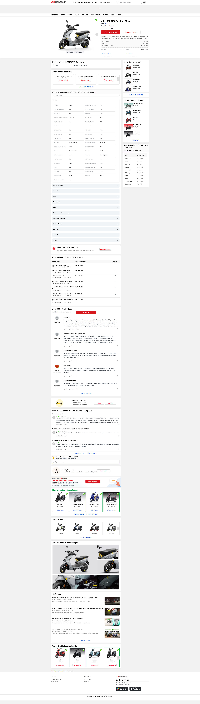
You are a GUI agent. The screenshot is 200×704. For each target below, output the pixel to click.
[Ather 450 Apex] (128, 89)
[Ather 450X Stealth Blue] (77, 527)
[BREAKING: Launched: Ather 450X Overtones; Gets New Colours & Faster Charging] (112, 601)
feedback (86, 681)
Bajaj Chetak (136, 132)
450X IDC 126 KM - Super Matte (61, 270)
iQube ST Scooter (77, 510)
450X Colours (88, 537)
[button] (118, 2)
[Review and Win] (86, 482)
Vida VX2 (135, 117)
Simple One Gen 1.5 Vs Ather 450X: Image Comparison (67, 629)
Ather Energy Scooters (58, 671)
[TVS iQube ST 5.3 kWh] (77, 497)
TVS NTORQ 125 (137, 125)
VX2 (60, 660)
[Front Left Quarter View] (74, 559)
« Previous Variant (105, 54)
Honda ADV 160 (65, 472)
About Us (53, 676)
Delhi (112, 28)
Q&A (112, 15)
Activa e (94, 660)
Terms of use (87, 676)
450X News (87, 640)
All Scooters (136, 140)
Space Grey (94, 533)
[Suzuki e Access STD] (111, 497)
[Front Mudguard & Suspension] (63, 582)
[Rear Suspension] (86, 582)
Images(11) (80, 52)
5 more (108, 582)
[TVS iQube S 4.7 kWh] (94, 497)
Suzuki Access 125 (137, 103)
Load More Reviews (86, 393)
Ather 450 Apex (137, 86)
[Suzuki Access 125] (128, 105)
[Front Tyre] (108, 567)
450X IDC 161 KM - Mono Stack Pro (62, 294)
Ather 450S (136, 72)
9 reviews (107, 24)
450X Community (92, 453)
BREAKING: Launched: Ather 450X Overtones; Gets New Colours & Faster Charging (74, 597)
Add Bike (110, 403)
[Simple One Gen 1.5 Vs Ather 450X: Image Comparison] (112, 633)
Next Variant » (129, 54)
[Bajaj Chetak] (77, 653)
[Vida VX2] (60, 653)
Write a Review (86, 312)
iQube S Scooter (94, 510)
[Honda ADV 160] (128, 113)
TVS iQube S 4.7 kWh (94, 504)
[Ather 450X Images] (75, 35)
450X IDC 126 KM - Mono (59, 265)
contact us (54, 681)
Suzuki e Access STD (111, 504)
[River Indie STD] (60, 497)
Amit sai (57, 370)
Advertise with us (56, 679)
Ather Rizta (136, 65)
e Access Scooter (111, 510)
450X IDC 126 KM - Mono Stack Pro (62, 281)
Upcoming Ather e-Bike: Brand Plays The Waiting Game (67, 618)
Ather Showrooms (88, 86)
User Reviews (96, 15)
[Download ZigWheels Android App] (122, 689)
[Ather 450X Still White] (60, 527)
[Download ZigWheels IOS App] (135, 689)
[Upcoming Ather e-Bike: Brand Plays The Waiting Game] (112, 622)
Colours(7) (71, 52)
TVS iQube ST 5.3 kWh (77, 504)
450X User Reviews (79, 514)
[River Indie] (112, 653)
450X (65, 671)
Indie (111, 660)
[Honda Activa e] (94, 653)
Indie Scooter (60, 510)
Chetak (77, 660)
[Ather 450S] (128, 74)
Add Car (99, 403)
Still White (60, 533)
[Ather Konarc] (128, 81)
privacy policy (88, 679)
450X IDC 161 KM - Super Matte (61, 276)
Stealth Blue (77, 533)
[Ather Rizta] (128, 67)
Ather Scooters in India (137, 94)
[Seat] (108, 552)
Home (52, 671)
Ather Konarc (136, 79)
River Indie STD (60, 504)
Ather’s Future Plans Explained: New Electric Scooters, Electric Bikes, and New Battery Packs (77, 608)
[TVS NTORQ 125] (128, 127)
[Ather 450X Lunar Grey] (111, 527)
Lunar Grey (111, 533)
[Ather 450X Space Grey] (94, 527)
